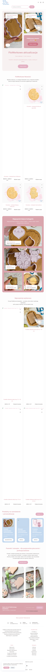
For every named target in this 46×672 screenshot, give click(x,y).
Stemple (34, 650)
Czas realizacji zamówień (34, 637)
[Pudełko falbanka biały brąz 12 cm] (12, 452)
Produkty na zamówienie (12, 656)
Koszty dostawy (34, 634)
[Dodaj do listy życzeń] (20, 86)
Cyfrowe (34, 647)
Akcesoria (34, 653)
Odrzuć (12, 667)
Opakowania (34, 651)
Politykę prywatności (34, 610)
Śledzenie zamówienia (12, 650)
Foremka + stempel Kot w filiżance (12, 176)
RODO (34, 640)
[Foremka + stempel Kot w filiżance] (12, 129)
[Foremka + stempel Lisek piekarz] (34, 193)
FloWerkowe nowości (11, 654)
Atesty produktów (34, 633)
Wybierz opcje (17, 179)
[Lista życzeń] (38, 2)
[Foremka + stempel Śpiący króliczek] (12, 193)
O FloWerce (34, 631)
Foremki (34, 648)
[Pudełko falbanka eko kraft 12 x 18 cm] (34, 317)
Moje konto (12, 647)
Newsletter (12, 651)
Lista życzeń (11, 648)
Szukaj (31, 6)
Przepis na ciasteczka (11, 653)
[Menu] (43, 2)
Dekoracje (34, 654)
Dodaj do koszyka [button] (17, 404)
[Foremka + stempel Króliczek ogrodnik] (34, 94)
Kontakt (30, 669)
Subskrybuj (39, 607)
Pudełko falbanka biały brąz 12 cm (12, 499)
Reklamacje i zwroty (34, 639)
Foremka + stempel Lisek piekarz (34, 205)
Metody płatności (34, 636)
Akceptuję (6, 667)
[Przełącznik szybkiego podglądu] (20, 89)
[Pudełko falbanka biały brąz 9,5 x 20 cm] (34, 452)
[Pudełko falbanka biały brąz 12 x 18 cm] (12, 352)
